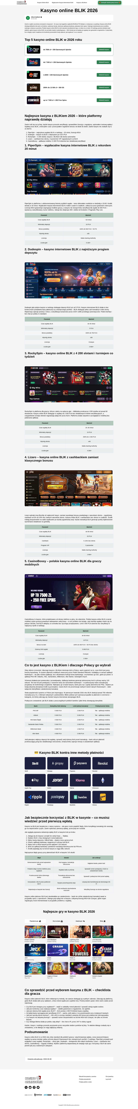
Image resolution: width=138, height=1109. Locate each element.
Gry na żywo (56, 921)
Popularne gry (34, 921)
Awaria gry (79, 921)
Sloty (101, 921)
